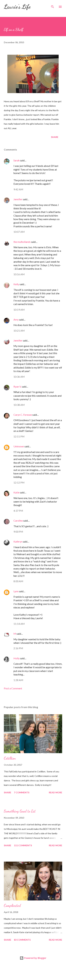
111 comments (23, 845)
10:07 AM (19, 231)
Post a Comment (13, 688)
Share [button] (54, 137)
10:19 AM (19, 309)
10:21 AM (19, 330)
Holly (16, 658)
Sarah (16, 160)
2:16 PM (18, 648)
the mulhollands (22, 241)
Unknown (18, 446)
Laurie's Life (17, 6)
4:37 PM (18, 510)
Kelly (16, 284)
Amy (16, 319)
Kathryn (17, 541)
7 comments (21, 792)
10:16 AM (19, 274)
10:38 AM (19, 404)
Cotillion (10, 758)
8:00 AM (18, 581)
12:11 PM (19, 436)
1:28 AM (18, 680)
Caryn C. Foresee (22, 414)
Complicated (12, 905)
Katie (16, 492)
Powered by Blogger (35, 957)
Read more (55, 792)
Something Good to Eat (20, 811)
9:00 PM (18, 531)
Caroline (18, 520)
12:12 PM (19, 482)
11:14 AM (19, 623)
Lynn (15, 591)
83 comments (22, 939)
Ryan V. (17, 386)
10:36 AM (19, 376)
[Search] (52, 6)
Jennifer (17, 199)
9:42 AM (18, 189)
